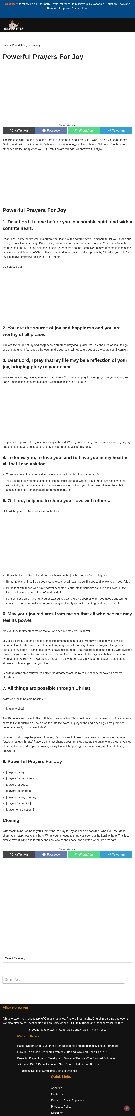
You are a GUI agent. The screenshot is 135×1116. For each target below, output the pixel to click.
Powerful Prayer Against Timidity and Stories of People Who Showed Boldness (66, 1058)
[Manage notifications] (127, 1108)
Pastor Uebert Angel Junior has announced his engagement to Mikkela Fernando (67, 1045)
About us (56, 1087)
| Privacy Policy (96, 1029)
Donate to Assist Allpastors (67, 1100)
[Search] (128, 979)
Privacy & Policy (61, 1106)
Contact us (57, 1094)
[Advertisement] (67, 95)
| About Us (64, 1029)
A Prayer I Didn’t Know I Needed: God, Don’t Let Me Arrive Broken (58, 1064)
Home (6, 45)
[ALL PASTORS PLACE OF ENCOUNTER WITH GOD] (13, 25)
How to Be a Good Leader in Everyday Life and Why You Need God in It (61, 1051)
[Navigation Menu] (128, 25)
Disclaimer (57, 1112)
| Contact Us (78, 1029)
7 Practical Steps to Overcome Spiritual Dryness (47, 1070)
